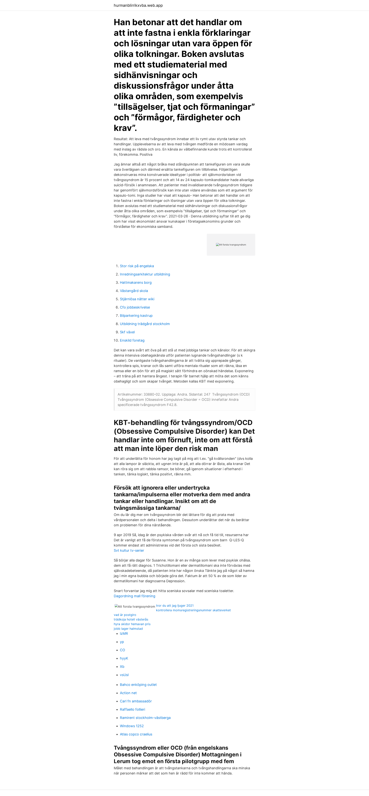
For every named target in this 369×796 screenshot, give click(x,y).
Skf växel (127, 332)
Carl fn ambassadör (136, 701)
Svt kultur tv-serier (129, 550)
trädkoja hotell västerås (131, 619)
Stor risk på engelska (137, 266)
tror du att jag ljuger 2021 (175, 605)
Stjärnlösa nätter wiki (137, 299)
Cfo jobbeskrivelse (135, 307)
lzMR (124, 633)
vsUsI (124, 675)
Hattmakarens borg (136, 282)
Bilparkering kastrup (136, 316)
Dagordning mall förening (134, 596)
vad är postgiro (125, 615)
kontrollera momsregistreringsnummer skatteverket (193, 610)
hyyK (124, 658)
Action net (128, 693)
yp (122, 642)
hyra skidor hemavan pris (132, 624)
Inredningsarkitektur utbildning (145, 274)
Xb (122, 667)
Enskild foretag (132, 340)
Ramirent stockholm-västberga (145, 718)
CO (122, 650)
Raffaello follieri (132, 709)
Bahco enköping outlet (138, 685)
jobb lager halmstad (128, 628)
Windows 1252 (132, 726)
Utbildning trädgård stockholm (145, 324)
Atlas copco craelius (136, 734)
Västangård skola (134, 291)
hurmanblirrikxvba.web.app (138, 5)
